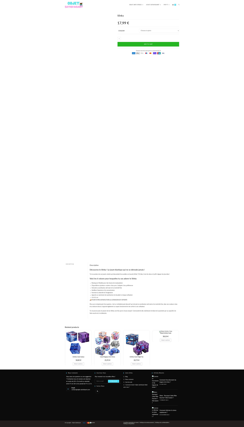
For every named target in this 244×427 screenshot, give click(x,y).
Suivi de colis (128, 382)
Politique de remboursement (147, 422)
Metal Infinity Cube (165, 333)
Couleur (121, 31)
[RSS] (97, 391)
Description (70, 264)
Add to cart (148, 44)
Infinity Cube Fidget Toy (136, 357)
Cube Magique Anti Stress (107, 357)
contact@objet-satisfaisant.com (80, 389)
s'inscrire (113, 381)
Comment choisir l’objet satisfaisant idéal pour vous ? (135, 386)
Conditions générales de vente (130, 422)
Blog (126, 376)
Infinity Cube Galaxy (78, 357)
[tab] (76, 264)
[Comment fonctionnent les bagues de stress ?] (155, 382)
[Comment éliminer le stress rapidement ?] (155, 412)
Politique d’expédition (128, 423)
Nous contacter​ (129, 379)
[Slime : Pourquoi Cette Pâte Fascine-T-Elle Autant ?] (155, 397)
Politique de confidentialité (162, 422)
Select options (78, 363)
